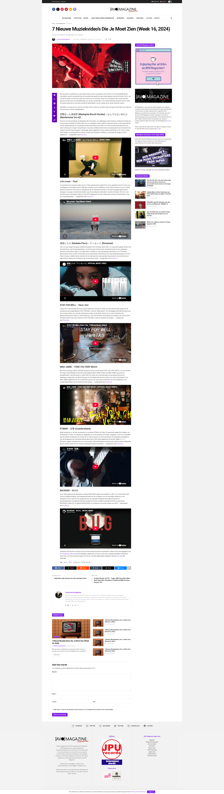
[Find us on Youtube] (66, 9)
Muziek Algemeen (60, 23)
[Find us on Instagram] (62, 9)
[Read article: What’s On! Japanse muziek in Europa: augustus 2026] (140, 225)
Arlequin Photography (152, 742)
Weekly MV (69, 23)
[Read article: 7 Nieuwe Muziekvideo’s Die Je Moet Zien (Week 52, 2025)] (71, 628)
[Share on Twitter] (54, 99)
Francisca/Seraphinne (63, 39)
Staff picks (78, 18)
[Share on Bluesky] (54, 116)
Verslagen (139, 18)
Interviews (120, 18)
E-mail (54, 702)
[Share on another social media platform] (54, 120)
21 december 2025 (110, 624)
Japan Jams (151, 752)
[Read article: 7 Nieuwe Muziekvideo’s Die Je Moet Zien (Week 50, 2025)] (98, 632)
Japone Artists (152, 754)
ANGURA (152, 740)
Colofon (149, 18)
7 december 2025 (110, 643)
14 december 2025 (110, 633)
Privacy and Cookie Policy (139, 791)
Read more (57, 654)
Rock (65, 562)
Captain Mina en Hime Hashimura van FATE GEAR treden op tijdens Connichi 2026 (159, 194)
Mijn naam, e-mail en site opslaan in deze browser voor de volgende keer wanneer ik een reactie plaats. (83, 709)
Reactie (55, 672)
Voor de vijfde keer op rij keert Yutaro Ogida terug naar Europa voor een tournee (158, 213)
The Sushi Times (152, 755)
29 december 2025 (71, 645)
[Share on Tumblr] (54, 107)
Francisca (83, 134)
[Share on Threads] (54, 112)
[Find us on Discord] (74, 9)
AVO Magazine (66, 18)
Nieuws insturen (56, 1)
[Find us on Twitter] (58, 9)
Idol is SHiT (152, 746)
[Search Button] (171, 18)
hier (118, 556)
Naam (54, 694)
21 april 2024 (76, 39)
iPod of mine (151, 748)
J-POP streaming (152, 750)
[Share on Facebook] (54, 95)
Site (94, 701)
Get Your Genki (152, 744)
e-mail (159, 128)
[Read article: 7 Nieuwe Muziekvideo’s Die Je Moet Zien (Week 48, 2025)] (98, 652)
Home (53, 23)
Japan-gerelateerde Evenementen (102, 18)
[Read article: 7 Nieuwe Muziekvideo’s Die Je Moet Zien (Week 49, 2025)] (98, 642)
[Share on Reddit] (54, 103)
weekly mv (76, 562)
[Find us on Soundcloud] (70, 9)
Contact (157, 18)
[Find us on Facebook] (53, 9)
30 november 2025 (110, 653)
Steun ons (63, 1)
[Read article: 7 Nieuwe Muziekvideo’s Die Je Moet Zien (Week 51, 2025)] (98, 623)
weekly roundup (85, 562)
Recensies (130, 18)
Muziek (85, 18)
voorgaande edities (68, 553)
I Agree (151, 791)
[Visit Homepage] (124, 9)
